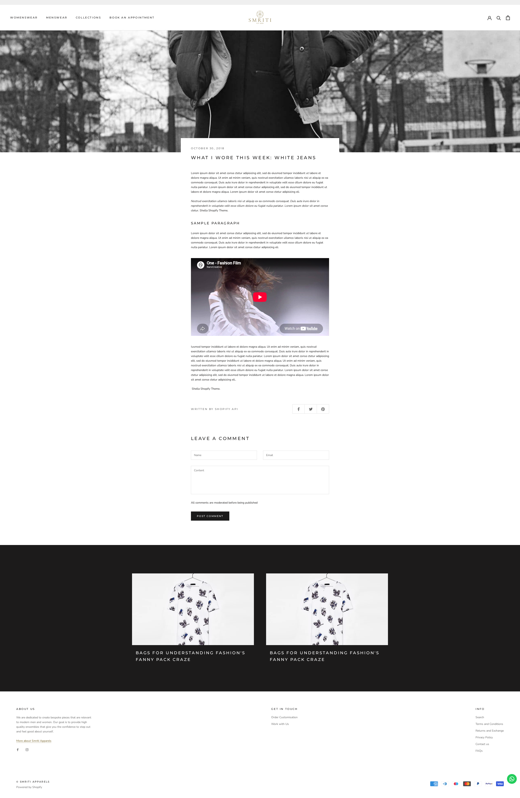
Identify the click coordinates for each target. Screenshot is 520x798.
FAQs (479, 751)
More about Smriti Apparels (33, 741)
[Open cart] (508, 17)
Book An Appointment (131, 17)
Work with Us (280, 724)
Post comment (210, 516)
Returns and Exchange (490, 731)
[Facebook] (17, 749)
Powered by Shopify (29, 787)
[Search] (499, 18)
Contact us (482, 744)
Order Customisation (284, 717)
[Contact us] (512, 779)
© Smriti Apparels (33, 781)
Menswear (56, 17)
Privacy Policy (484, 737)
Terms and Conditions (489, 724)
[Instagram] (27, 749)
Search (480, 717)
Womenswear (24, 17)
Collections (88, 17)
